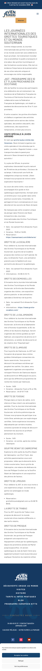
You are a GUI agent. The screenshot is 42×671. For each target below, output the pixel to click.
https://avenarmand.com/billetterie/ (21, 237)
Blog (21, 600)
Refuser (21, 661)
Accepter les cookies (21, 655)
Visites (21, 589)
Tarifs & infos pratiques (21, 597)
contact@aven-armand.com (24, 624)
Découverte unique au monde (21, 586)
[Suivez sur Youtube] (29, 639)
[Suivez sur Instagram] (21, 639)
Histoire (21, 593)
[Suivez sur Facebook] (12, 639)
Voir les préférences (21, 666)
